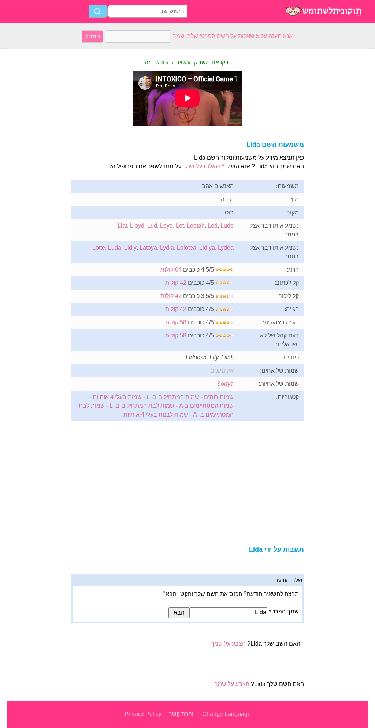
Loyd (166, 226)
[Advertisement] (36, 159)
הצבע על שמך (228, 644)
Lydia (167, 247)
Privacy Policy (143, 714)
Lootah (196, 226)
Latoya (148, 247)
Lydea (226, 247)
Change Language (226, 714)
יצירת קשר (182, 714)
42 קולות (175, 283)
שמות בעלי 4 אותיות (117, 397)
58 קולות (175, 322)
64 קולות (171, 269)
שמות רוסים (219, 397)
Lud (152, 226)
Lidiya (207, 247)
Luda (114, 247)
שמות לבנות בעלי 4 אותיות (155, 414)
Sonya (225, 384)
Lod (213, 226)
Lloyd (137, 226)
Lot (180, 226)
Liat (122, 226)
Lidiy (130, 247)
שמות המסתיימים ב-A (206, 406)
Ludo (227, 226)
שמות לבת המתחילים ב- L (141, 406)
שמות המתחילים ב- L (172, 397)
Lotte (98, 247)
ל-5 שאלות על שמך (206, 166)
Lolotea (186, 247)
